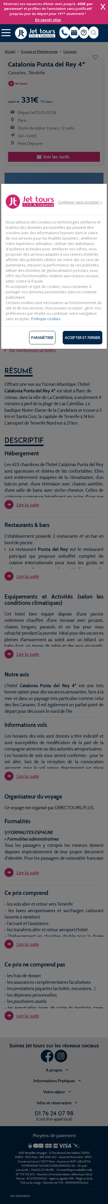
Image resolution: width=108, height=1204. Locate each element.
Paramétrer (42, 337)
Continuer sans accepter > (80, 202)
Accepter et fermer (82, 337)
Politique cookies (45, 318)
